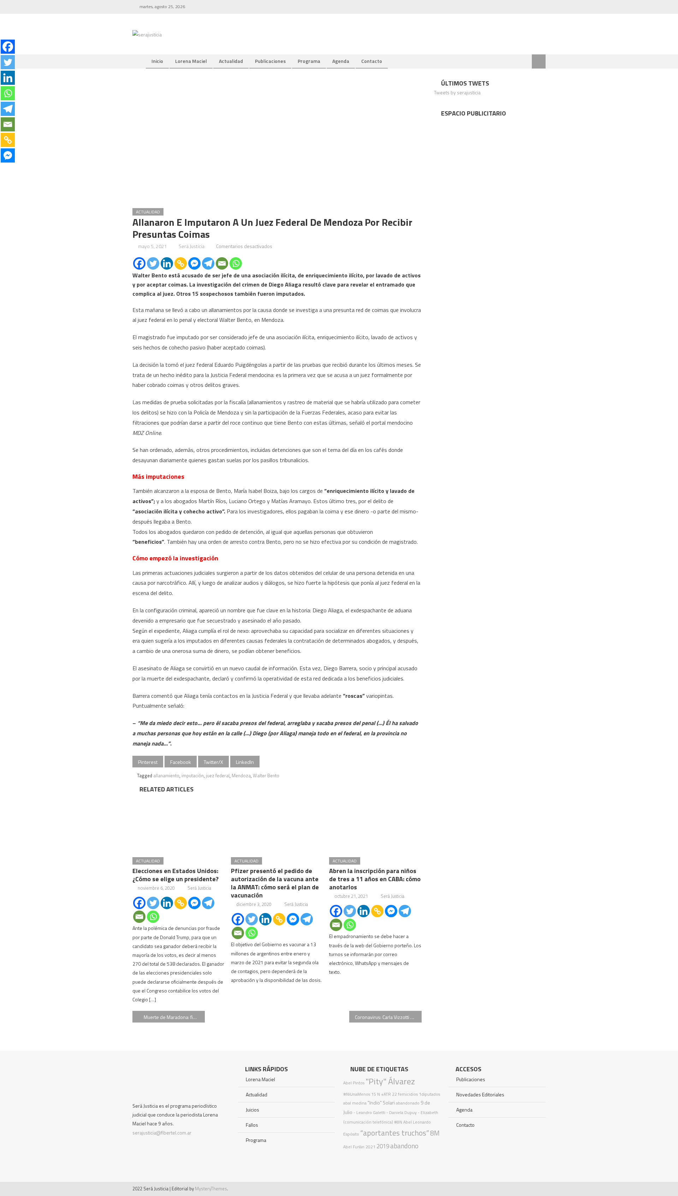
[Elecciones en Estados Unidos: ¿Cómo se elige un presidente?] (178, 823)
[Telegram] (208, 263)
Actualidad (231, 61)
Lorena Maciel (191, 61)
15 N (375, 1094)
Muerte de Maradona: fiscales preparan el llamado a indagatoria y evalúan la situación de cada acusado (174, 1017)
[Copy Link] (180, 263)
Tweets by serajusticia (457, 92)
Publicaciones (270, 61)
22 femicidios (405, 1094)
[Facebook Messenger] (194, 263)
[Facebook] (139, 263)
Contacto (371, 61)
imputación (193, 775)
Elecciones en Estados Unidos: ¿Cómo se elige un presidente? (175, 875)
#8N (398, 1122)
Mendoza (241, 775)
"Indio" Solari (381, 1103)
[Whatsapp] (236, 263)
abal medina (355, 1103)
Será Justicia (191, 246)
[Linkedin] (167, 263)
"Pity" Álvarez (390, 1081)
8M (435, 1133)
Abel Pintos (353, 1082)
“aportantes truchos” (394, 1132)
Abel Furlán (353, 1146)
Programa (309, 61)
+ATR (386, 1094)
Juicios (252, 1109)
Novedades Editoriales (480, 1094)
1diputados (429, 1094)
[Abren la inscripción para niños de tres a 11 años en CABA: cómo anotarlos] (375, 823)
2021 (370, 1146)
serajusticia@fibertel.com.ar (161, 1132)
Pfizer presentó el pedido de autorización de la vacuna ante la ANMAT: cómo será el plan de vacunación (275, 883)
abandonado (408, 1103)
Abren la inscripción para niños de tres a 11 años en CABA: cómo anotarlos (375, 879)
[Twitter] (153, 263)
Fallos (252, 1125)
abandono (404, 1146)
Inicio (157, 61)
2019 (382, 1146)
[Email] (222, 263)
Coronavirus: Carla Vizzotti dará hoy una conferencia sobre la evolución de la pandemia (388, 1017)
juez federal (218, 775)
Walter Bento (266, 775)
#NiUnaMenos (356, 1094)
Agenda (340, 61)
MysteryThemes (211, 1188)
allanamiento (166, 775)
